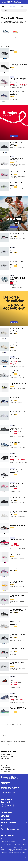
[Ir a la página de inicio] (12, 6)
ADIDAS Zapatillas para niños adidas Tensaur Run (18, 512)
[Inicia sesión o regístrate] (22, 6)
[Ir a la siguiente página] (19, 724)
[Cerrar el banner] (26, 2)
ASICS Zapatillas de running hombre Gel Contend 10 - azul (18, 441)
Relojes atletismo (5, 771)
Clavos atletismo (5, 758)
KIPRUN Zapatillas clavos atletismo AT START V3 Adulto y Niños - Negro (18, 63)
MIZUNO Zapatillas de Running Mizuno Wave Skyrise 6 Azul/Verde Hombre (18, 709)
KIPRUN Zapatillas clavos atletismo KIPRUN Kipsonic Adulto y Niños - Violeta (18, 80)
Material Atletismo (5, 765)
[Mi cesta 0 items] (25, 6)
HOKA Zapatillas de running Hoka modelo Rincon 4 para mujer (18, 610)
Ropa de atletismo (5, 767)
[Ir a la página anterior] (9, 724)
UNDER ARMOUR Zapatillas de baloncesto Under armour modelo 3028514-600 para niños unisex (18, 541)
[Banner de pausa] (24, 2)
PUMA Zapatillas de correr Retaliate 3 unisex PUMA (18, 455)
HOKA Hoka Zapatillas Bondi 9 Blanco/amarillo (17, 582)
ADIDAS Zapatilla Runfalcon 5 (17, 48)
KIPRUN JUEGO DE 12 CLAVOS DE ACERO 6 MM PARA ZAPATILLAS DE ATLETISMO (18, 278)
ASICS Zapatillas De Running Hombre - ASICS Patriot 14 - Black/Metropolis (16, 428)
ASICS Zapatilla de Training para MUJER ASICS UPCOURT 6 (17, 622)
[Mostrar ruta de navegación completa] (1, 14)
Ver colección (14, 227)
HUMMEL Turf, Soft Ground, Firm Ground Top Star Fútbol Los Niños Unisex (17, 679)
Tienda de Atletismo (6, 762)
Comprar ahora (14, 136)
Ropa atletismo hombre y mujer (8, 763)
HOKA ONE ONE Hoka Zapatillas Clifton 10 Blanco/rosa (17, 554)
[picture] (4, 53)
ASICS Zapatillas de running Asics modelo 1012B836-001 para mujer (18, 524)
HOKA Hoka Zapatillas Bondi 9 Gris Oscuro (18, 384)
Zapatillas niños (6, 36)
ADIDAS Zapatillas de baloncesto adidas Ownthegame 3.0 (17, 470)
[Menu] (2, 6)
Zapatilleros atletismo (6, 754)
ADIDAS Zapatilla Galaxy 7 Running (18, 411)
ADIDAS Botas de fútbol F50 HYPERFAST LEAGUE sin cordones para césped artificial (18, 171)
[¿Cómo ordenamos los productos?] (2, 46)
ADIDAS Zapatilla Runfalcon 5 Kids (18, 567)
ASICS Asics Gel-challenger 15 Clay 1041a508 (18, 371)
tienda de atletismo (13, 24)
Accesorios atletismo (6, 760)
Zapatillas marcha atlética (15, 36)
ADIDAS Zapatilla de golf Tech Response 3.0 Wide (17, 159)
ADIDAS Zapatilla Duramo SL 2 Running (17, 92)
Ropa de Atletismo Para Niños (8, 769)
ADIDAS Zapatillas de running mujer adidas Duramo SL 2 (18, 695)
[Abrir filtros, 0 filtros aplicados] (3, 42)
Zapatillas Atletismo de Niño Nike (9, 756)
